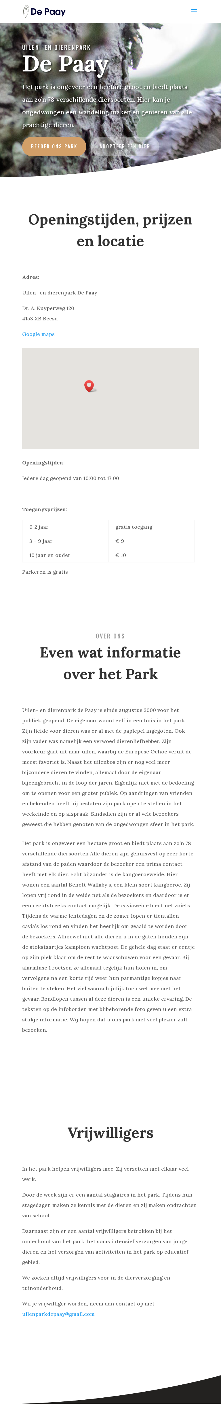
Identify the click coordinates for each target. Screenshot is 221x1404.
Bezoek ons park (54, 146)
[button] (91, 386)
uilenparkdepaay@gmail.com (58, 1314)
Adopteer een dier (125, 146)
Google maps (38, 334)
